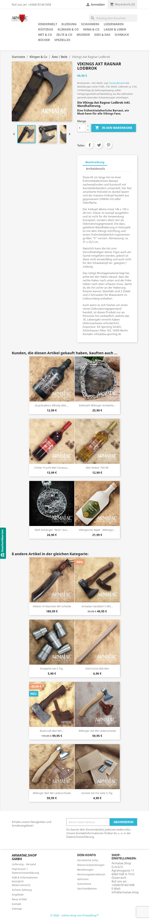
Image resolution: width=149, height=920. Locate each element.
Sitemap (17, 908)
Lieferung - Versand (24, 864)
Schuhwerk (90, 24)
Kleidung (69, 24)
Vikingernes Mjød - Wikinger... (97, 530)
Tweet (99, 145)
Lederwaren (114, 24)
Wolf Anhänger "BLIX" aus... (52, 530)
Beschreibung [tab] (94, 162)
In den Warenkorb (113, 128)
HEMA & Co (91, 29)
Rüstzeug (45, 29)
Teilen (89, 145)
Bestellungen (85, 869)
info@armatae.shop (125, 892)
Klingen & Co (68, 29)
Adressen (83, 879)
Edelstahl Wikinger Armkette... (97, 405)
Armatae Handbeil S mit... (97, 606)
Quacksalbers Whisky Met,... (52, 405)
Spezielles (62, 40)
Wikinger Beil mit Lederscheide (52, 793)
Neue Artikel (19, 899)
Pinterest (108, 145)
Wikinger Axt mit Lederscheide (97, 731)
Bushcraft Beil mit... (52, 731)
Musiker (83, 35)
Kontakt (16, 904)
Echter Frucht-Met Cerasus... (52, 467)
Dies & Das (102, 35)
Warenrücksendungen (90, 865)
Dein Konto (86, 855)
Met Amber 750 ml (97, 467)
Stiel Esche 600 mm (97, 668)
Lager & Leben (115, 29)
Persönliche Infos (87, 860)
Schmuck (122, 35)
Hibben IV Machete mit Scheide (52, 606)
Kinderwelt (47, 24)
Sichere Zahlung (22, 890)
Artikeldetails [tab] (95, 168)
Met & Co (45, 35)
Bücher (44, 40)
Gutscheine (84, 884)
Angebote (18, 894)
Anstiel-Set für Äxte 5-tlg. (97, 793)
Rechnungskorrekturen (91, 874)
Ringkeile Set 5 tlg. (51, 668)
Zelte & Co (64, 35)
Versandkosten (117, 83)
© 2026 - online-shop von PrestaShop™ (74, 915)
